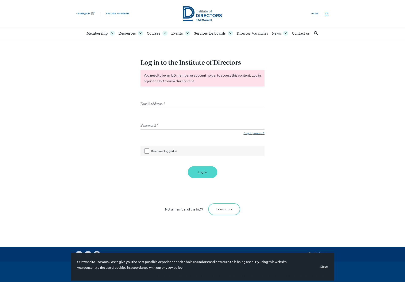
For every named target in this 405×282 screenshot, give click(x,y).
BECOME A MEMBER (117, 13)
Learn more (224, 209)
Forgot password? (254, 133)
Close (324, 267)
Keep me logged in (164, 151)
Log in (314, 13)
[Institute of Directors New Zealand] (202, 13)
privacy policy (172, 268)
